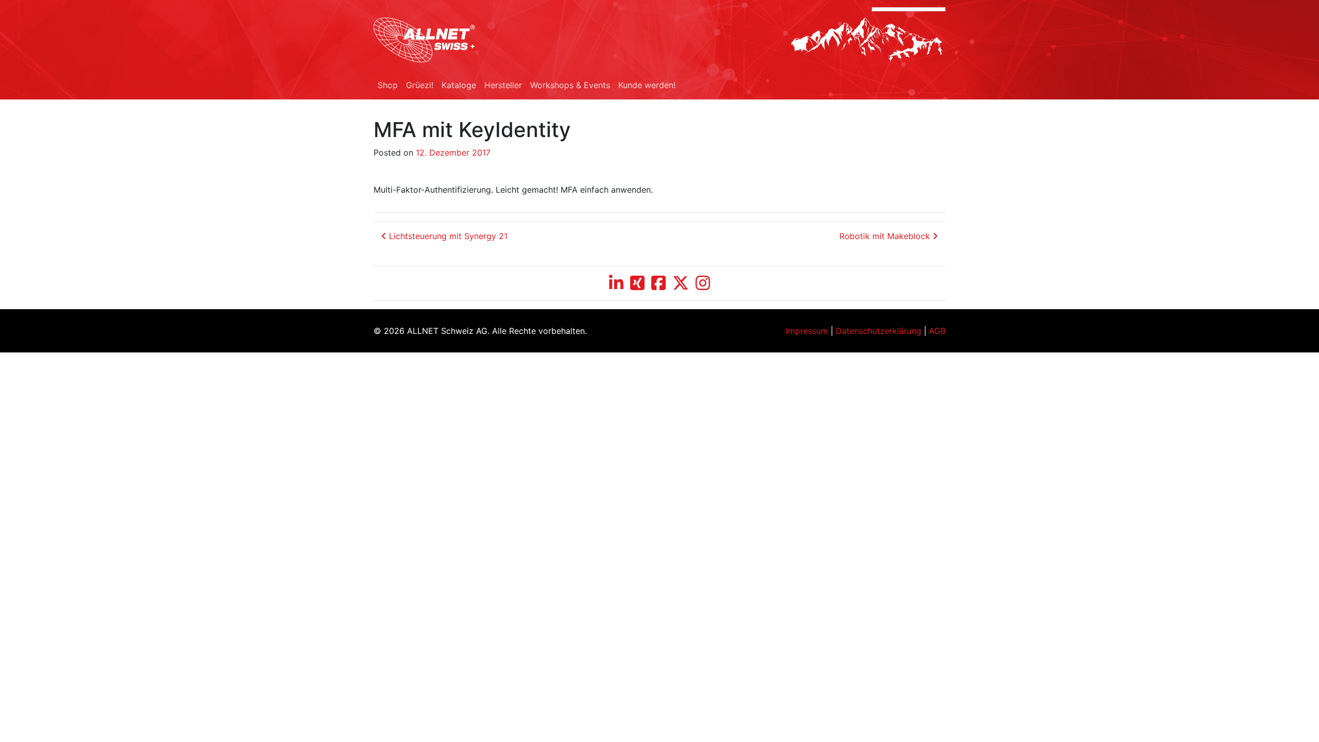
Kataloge (459, 85)
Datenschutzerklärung (878, 331)
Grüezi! (419, 85)
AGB (937, 331)
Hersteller (503, 85)
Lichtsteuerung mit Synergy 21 (447, 236)
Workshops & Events (570, 85)
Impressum (807, 331)
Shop (388, 85)
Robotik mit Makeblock (886, 236)
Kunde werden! (646, 85)
